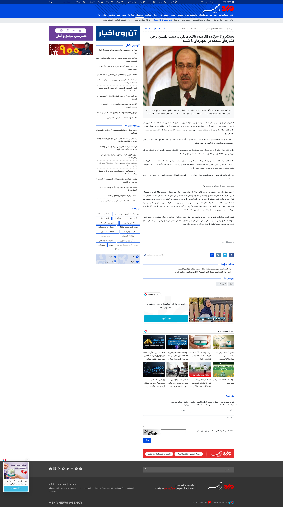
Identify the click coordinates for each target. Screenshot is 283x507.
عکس (124, 15)
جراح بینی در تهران (132, 213)
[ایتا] (50, 469)
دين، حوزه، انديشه (205, 15)
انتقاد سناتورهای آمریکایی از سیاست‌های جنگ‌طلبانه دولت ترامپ (118, 68)
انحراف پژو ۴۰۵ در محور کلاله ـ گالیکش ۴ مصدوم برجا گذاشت (117, 98)
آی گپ (150, 2)
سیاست (148, 15)
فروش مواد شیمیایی (106, 227)
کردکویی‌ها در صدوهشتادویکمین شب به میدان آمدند (117, 112)
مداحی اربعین (129, 222)
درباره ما (73, 484)
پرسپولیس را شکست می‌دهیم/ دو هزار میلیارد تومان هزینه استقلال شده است (117, 140)
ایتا (99, 2)
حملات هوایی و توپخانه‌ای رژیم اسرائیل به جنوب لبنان (117, 74)
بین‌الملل (139, 15)
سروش (161, 2)
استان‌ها (131, 15)
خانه (231, 15)
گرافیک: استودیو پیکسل (200, 502)
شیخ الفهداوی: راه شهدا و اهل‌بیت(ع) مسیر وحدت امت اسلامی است (117, 89)
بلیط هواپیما (105, 236)
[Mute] (196, 320)
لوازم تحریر (118, 213)
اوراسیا (176, 20)
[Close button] (27, 459)
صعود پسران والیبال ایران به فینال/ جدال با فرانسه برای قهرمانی (116, 132)
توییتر (118, 2)
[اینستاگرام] (72, 469)
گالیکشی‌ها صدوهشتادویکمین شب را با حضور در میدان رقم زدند (119, 106)
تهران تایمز (101, 245)
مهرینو (111, 245)
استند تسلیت (104, 218)
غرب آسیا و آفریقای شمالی (162, 20)
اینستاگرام (130, 2)
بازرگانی (51, 484)
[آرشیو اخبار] (55, 469)
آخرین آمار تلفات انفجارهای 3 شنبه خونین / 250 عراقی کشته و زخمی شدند (203, 272)
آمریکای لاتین (108, 20)
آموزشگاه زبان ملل (106, 240)
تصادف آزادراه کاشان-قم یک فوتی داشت (122, 195)
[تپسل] (145, 294)
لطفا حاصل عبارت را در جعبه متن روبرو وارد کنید (215, 430)
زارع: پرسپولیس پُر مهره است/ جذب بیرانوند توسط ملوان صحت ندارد (118, 172)
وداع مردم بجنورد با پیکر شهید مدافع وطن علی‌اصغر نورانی (117, 51)
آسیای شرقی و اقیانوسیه (201, 20)
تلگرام (172, 2)
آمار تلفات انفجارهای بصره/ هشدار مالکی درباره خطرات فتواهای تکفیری (204, 269)
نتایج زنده (92, 2)
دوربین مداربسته (107, 222)
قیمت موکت (132, 218)
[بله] (76, 469)
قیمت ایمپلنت (129, 231)
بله (141, 2)
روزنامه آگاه (118, 249)
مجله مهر (111, 15)
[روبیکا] (63, 469)
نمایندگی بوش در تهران (128, 240)
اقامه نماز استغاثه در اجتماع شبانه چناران (122, 117)
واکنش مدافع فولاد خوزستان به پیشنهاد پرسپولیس (118, 200)
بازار (160, 15)
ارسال (147, 440)
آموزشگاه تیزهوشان (128, 236)
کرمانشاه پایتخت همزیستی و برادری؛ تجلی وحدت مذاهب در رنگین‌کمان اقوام (118, 148)
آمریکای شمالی (120, 20)
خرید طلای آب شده (104, 213)
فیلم (118, 15)
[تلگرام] (80, 469)
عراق (231, 283)
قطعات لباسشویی (107, 231)
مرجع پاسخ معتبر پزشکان (128, 227)
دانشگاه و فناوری (191, 15)
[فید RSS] (59, 469)
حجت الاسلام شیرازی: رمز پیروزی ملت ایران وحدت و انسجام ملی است (117, 81)
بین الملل (230, 28)
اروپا (130, 20)
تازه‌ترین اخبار (133, 45)
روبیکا (108, 2)
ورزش (155, 15)
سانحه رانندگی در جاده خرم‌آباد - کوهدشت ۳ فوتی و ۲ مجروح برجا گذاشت (116, 181)
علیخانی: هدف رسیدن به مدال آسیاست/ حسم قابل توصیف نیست (117, 164)
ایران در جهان (217, 20)
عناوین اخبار (229, 20)
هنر (215, 15)
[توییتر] (68, 469)
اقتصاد (166, 15)
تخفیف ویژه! (16, 488)
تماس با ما (62, 484)
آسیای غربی (186, 20)
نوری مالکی (222, 283)
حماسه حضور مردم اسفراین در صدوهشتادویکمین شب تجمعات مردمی (116, 60)
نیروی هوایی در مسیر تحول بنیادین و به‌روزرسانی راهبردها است (119, 156)
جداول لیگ (79, 2)
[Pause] (192, 320)
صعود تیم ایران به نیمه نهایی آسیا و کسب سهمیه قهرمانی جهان (118, 189)
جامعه (173, 15)
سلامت (180, 15)
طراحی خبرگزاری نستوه (221, 502)
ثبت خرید (166, 318)
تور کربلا (118, 218)
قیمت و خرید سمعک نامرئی (128, 245)
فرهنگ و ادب (223, 15)
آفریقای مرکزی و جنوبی (142, 20)
